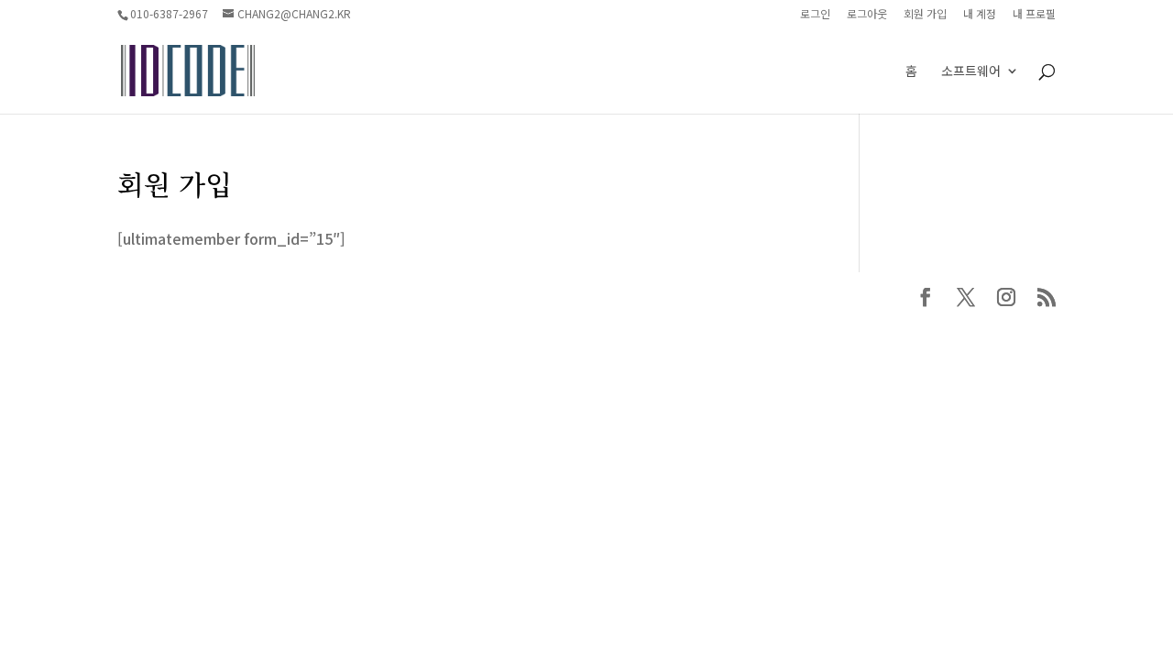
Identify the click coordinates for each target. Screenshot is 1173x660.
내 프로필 (1034, 14)
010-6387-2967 (169, 13)
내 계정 (979, 14)
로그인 (815, 14)
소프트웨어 (971, 72)
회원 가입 (925, 14)
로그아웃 (867, 14)
